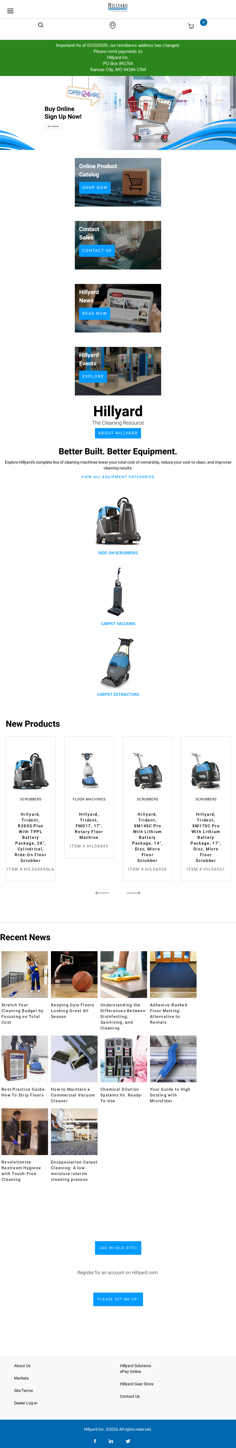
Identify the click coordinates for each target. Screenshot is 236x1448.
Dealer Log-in (25, 1403)
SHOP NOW (95, 188)
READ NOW (94, 314)
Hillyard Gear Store (136, 1384)
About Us (22, 1366)
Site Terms (23, 1391)
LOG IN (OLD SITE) (118, 1247)
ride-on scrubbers (118, 553)
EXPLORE (93, 376)
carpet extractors (118, 695)
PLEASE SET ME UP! (118, 1299)
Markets (21, 1378)
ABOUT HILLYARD (118, 433)
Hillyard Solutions (135, 1366)
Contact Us (130, 1396)
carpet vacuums (118, 624)
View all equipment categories (118, 476)
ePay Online (130, 1372)
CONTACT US (97, 251)
